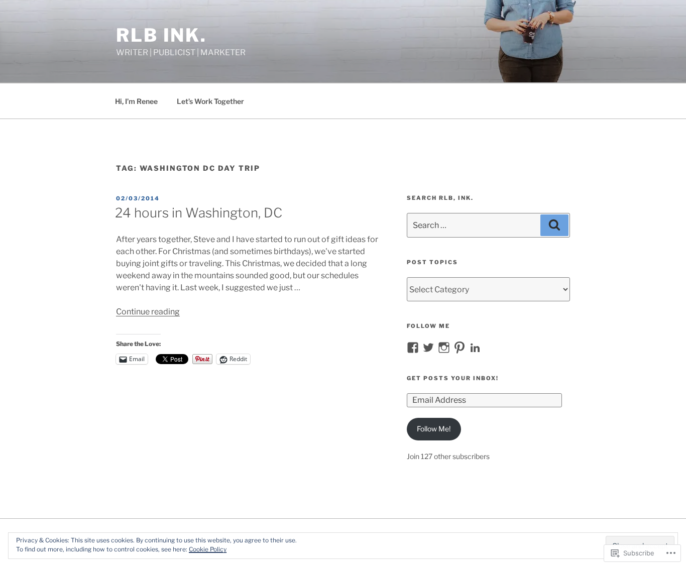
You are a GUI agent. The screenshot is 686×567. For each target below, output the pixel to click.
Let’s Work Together (210, 101)
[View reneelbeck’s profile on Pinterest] (459, 348)
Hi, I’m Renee (136, 101)
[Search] (554, 225)
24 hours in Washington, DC (198, 212)
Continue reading (148, 311)
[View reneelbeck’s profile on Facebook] (413, 348)
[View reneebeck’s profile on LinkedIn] (475, 348)
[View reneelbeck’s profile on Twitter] (428, 348)
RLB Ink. (161, 35)
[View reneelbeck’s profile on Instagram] (444, 348)
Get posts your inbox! (453, 378)
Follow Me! (433, 428)
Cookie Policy (207, 549)
